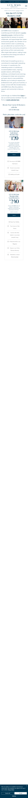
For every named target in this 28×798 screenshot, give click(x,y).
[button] (26, 1)
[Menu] (26, 6)
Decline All (7, 793)
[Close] (26, 786)
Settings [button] (14, 796)
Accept (20, 793)
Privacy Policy (11, 789)
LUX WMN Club (14, 110)
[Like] (2, 2)
